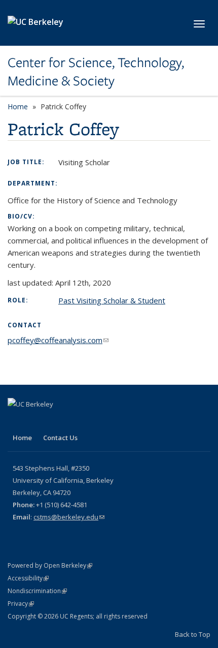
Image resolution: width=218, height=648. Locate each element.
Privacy (21, 603)
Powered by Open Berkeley (50, 565)
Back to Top (192, 634)
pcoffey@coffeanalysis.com (58, 340)
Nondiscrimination (37, 591)
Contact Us (60, 437)
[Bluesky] (56, 421)
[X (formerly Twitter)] (17, 421)
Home (18, 106)
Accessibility (28, 578)
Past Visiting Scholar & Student (111, 300)
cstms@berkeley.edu (68, 516)
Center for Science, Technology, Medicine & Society (96, 71)
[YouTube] (36, 421)
